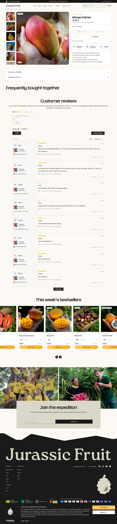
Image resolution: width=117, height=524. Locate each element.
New (64, 5)
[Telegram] (110, 466)
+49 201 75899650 (92, 466)
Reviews (19, 472)
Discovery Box (9, 469)
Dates (7, 478)
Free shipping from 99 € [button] (79, 47)
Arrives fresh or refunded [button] (93, 47)
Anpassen (103, 512)
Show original (57, 154)
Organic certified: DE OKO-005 (15, 502)
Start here (37, 5)
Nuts (7, 481)
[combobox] (94, 6)
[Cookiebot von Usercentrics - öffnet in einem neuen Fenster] (10, 521)
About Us (19, 469)
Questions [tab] (24, 129)
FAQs (18, 475)
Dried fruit (8, 484)
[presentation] (56, 357)
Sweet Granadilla (107, 335)
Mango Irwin (50, 335)
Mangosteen (78, 335)
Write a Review (99, 133)
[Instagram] (103, 466)
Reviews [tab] (15, 129)
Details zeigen (25, 521)
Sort (90, 139)
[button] (76, 14)
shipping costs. (90, 22)
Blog (18, 478)
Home (7, 9)
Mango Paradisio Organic (26, 335)
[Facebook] (100, 466)
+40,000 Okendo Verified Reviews (29, 502)
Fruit (51, 5)
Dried (58, 5)
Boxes (45, 5)
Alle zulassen (103, 507)
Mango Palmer (22, 151)
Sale (68, 5)
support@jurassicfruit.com (79, 466)
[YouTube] (107, 466)
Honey (7, 488)
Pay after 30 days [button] (106, 47)
